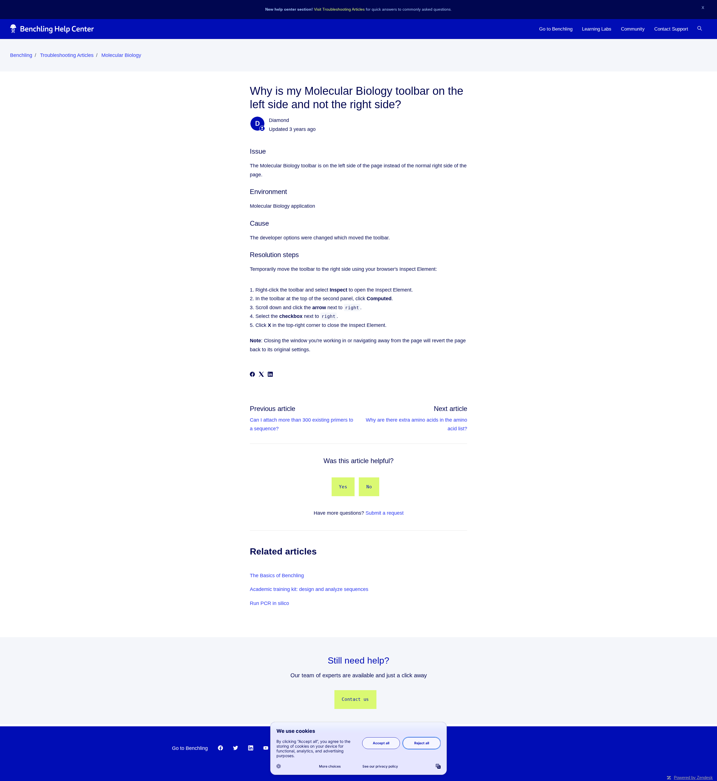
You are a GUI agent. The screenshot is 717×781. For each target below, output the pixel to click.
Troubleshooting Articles (67, 55)
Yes (343, 486)
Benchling (21, 55)
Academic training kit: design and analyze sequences (309, 589)
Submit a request (385, 513)
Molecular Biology (121, 55)
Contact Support (671, 28)
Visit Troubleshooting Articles (339, 9)
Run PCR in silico (269, 603)
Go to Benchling (555, 28)
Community (633, 28)
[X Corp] (261, 375)
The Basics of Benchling (277, 575)
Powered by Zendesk (693, 777)
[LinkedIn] (270, 375)
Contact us (355, 699)
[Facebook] (252, 375)
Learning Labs (596, 28)
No (369, 486)
